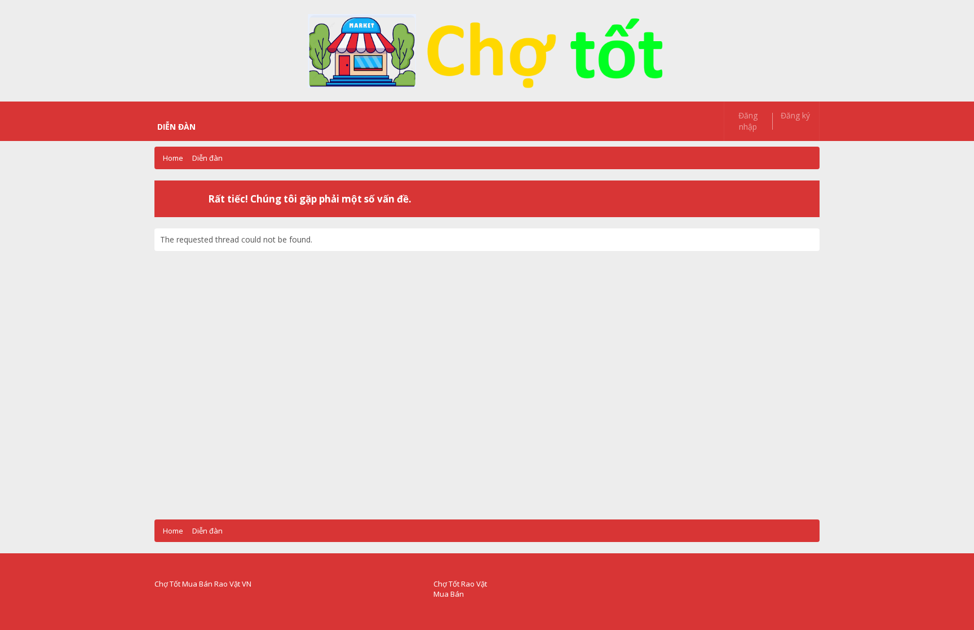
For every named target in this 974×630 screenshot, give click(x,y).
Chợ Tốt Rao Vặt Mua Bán (460, 589)
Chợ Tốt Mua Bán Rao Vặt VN (202, 584)
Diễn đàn (176, 126)
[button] (207, 127)
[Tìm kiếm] (614, 116)
